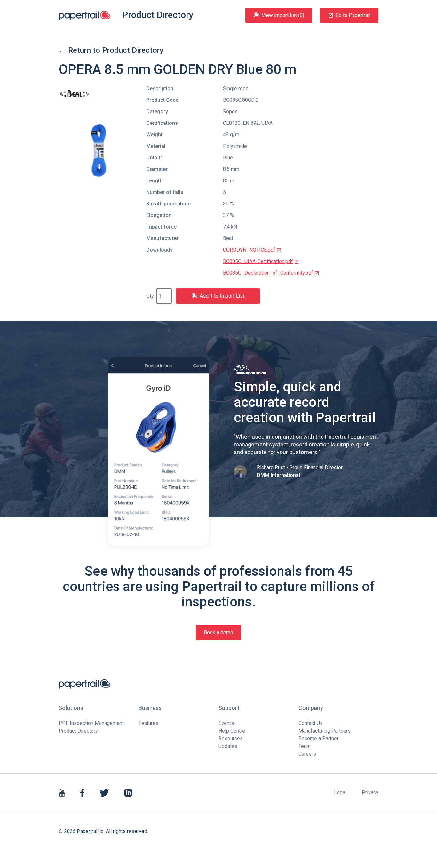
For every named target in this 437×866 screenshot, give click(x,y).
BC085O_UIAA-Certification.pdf (258, 261)
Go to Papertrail (353, 15)
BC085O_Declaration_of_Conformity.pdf (268, 273)
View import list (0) (283, 15)
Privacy (370, 793)
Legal (340, 793)
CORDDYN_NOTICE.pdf (249, 250)
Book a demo (218, 632)
